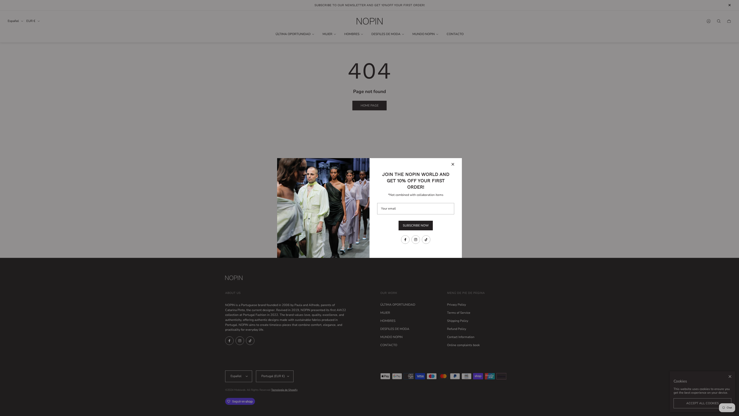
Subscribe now (416, 225)
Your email (388, 208)
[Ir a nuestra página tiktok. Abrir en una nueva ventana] (426, 239)
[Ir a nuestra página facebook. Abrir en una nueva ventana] (405, 239)
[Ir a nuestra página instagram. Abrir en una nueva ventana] (415, 239)
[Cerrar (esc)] (453, 164)
